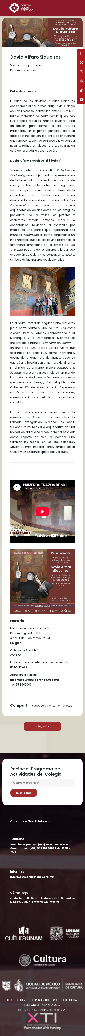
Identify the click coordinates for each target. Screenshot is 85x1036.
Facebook (38, 706)
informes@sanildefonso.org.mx (32, 877)
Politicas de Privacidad (31, 1010)
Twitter (52, 706)
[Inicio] (23, 7)
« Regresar (42, 726)
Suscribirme (23, 793)
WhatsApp (65, 706)
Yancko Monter (53, 1010)
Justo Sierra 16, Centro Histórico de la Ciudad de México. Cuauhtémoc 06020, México (42, 899)
